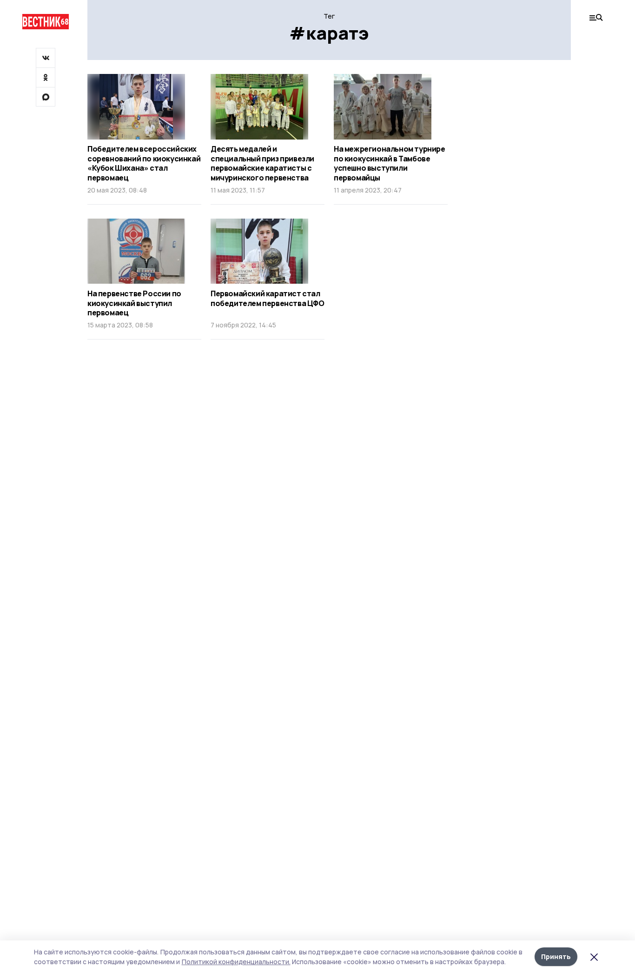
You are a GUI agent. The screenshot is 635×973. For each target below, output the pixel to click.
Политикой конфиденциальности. (236, 961)
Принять (556, 956)
